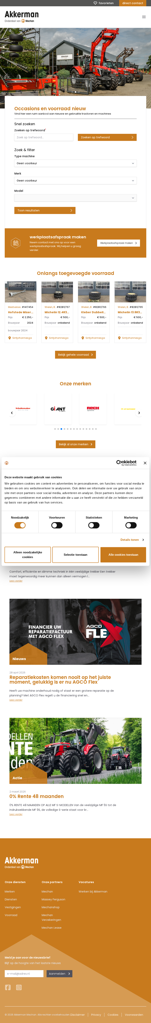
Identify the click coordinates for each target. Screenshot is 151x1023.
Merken (10, 892)
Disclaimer (77, 1015)
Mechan (47, 892)
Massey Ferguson (53, 899)
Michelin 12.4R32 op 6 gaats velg (68, 312)
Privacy (96, 1015)
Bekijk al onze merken (73, 444)
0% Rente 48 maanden (36, 796)
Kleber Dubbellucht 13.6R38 (101, 312)
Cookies (113, 1015)
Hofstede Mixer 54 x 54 (25, 312)
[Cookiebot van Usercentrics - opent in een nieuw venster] (119, 463)
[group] (23, 409)
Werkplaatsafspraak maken (116, 243)
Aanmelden (57, 974)
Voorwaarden (134, 1015)
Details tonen (130, 539)
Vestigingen (13, 907)
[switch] (57, 525)
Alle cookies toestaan (123, 554)
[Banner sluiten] (145, 463)
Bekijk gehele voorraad (73, 355)
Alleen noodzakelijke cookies (27, 555)
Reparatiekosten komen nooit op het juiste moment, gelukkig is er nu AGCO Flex (60, 679)
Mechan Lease (52, 928)
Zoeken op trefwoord (95, 137)
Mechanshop (51, 907)
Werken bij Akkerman (93, 892)
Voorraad (11, 915)
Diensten (11, 899)
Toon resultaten (28, 210)
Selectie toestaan (75, 554)
